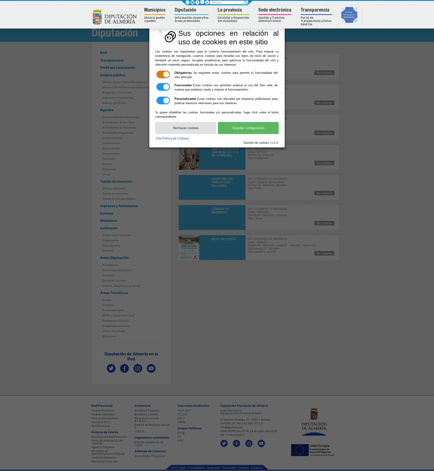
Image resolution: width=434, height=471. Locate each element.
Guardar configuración (248, 128)
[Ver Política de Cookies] (172, 138)
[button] (155, 15)
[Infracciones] (349, 15)
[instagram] (202, 2)
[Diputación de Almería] (116, 17)
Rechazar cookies (185, 128)
